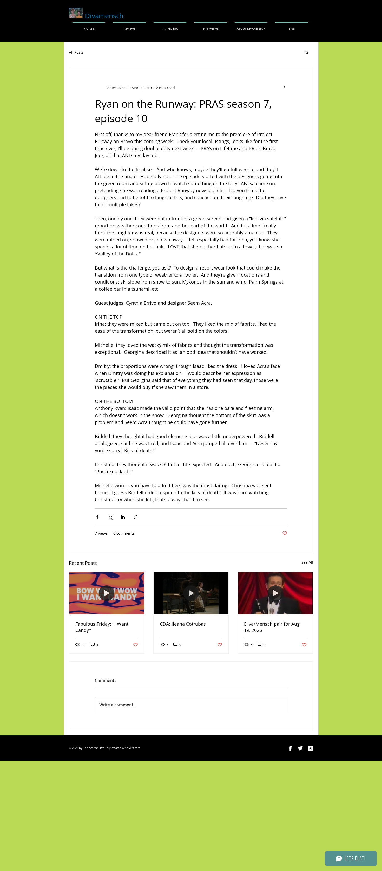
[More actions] (284, 88)
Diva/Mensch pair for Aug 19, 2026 (272, 627)
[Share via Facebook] (97, 517)
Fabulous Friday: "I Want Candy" (101, 627)
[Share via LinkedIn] (122, 517)
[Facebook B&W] (290, 748)
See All (307, 562)
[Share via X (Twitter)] (110, 517)
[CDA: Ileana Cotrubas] (191, 593)
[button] (306, 52)
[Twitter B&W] (300, 748)
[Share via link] (135, 517)
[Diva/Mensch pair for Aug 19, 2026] (275, 593)
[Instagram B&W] (310, 748)
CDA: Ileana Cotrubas (183, 624)
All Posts (76, 52)
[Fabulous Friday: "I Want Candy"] (106, 593)
